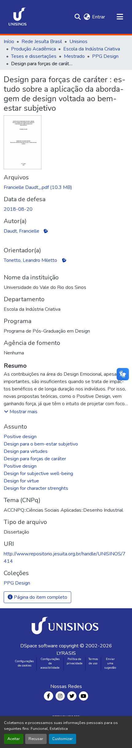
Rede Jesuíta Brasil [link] (41, 41)
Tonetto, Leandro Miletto (30, 260)
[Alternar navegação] (119, 17)
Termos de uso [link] (93, 661)
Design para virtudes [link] (26, 451)
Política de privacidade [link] (75, 661)
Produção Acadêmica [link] (33, 49)
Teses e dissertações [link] (33, 56)
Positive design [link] (20, 436)
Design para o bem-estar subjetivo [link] (41, 444)
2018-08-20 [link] (18, 209)
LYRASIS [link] (66, 653)
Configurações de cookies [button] (24, 663)
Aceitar (13, 739)
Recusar (36, 739)
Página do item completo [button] (40, 597)
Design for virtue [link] (21, 481)
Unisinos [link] (78, 41)
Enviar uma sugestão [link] (110, 663)
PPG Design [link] (105, 56)
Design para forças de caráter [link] (35, 458)
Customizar (62, 739)
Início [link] (9, 41)
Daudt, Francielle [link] (21, 231)
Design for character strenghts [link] (36, 488)
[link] (66, 187)
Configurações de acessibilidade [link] (50, 663)
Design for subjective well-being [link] (38, 473)
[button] (17, 17)
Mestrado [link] (74, 56)
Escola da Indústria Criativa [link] (91, 49)
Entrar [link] (98, 17)
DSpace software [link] (39, 645)
